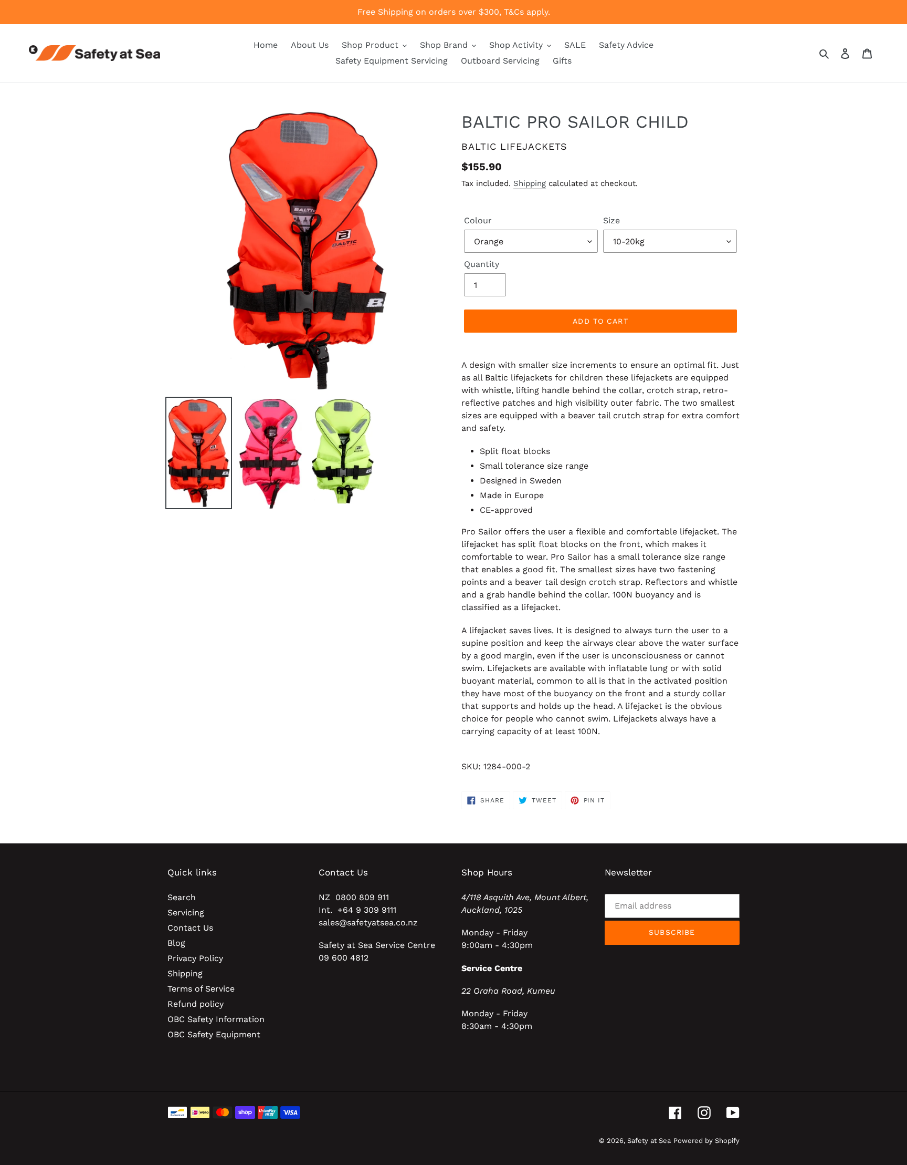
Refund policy (195, 1004)
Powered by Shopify (706, 1141)
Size (611, 220)
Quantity (481, 264)
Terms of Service (201, 989)
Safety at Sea (649, 1141)
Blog (176, 943)
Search (181, 897)
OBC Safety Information (216, 1019)
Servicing (185, 912)
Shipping (529, 183)
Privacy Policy (195, 958)
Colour (478, 220)
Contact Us (190, 928)
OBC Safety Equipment (213, 1034)
